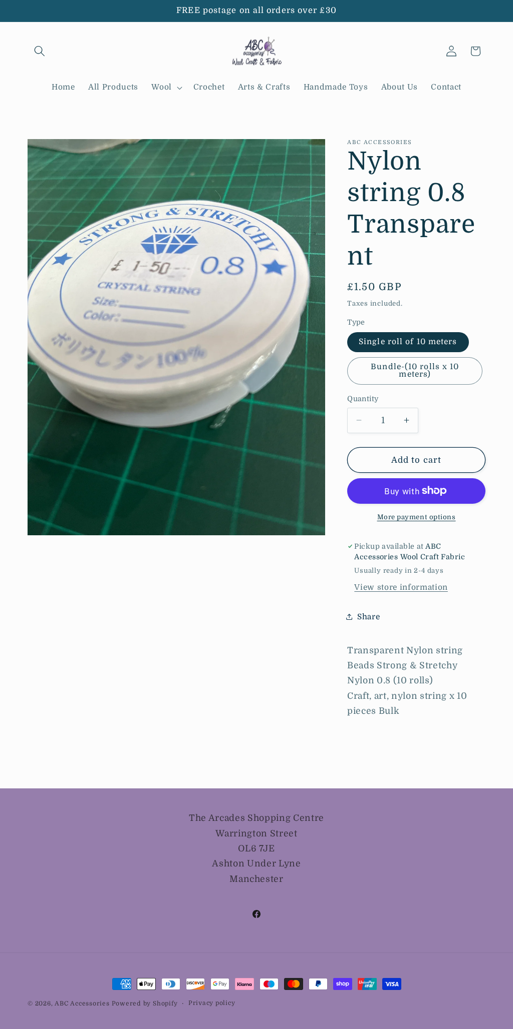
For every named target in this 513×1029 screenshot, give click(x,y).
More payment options (416, 517)
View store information (401, 587)
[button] (40, 51)
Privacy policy (211, 1002)
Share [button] (368, 616)
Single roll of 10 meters (408, 341)
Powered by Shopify (145, 1003)
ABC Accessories (82, 1003)
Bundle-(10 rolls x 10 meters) (415, 370)
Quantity (363, 399)
